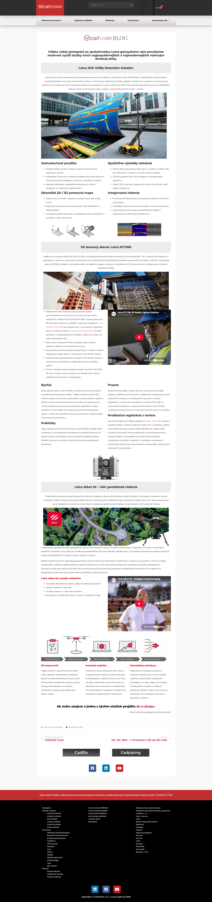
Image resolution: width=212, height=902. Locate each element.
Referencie (140, 824)
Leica (49, 849)
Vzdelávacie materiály (55, 874)
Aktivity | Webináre (54, 877)
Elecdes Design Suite (54, 857)
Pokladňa (139, 827)
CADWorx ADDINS (54, 816)
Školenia (110, 20)
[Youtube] (119, 768)
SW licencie (46, 830)
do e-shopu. (145, 706)
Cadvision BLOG (94, 819)
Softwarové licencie (51, 20)
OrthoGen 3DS (52, 844)
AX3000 (50, 855)
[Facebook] (92, 768)
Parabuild (50, 846)
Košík (138, 841)
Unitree (50, 852)
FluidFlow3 (51, 841)
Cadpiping (131, 752)
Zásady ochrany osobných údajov (148, 808)
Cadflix (81, 752)
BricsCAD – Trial (142, 852)
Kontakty (139, 844)
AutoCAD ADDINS (54, 824)
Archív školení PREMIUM (97, 813)
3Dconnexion (52, 866)
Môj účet (139, 835)
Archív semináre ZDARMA (98, 811)
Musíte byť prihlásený (144, 833)
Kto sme (139, 838)
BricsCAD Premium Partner (57, 835)
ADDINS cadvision (49, 811)
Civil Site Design (53, 860)
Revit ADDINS (52, 819)
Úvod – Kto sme (142, 816)
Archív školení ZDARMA (97, 816)
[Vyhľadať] (131, 5)
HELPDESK (140, 846)
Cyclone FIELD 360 (152, 421)
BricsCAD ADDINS (54, 813)
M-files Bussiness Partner (56, 838)
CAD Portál (133, 20)
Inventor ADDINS (53, 822)
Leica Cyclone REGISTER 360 (83, 331)
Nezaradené (46, 808)
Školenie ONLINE (53, 871)
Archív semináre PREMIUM (98, 808)
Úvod (138, 819)
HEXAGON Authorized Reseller (58, 833)
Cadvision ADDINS (83, 20)
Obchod (139, 830)
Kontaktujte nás (159, 20)
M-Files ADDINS (53, 827)
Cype (49, 863)
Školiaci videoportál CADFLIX (147, 822)
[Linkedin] (106, 768)
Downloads (140, 849)
